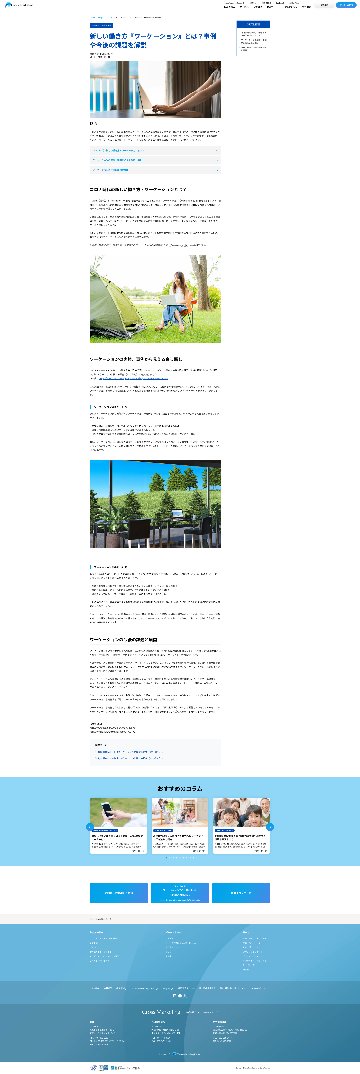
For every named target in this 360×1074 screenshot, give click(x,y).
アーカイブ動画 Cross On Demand (181, 942)
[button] (90, 827)
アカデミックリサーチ (253, 951)
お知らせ (253, 3)
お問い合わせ (294, 3)
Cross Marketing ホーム (98, 18)
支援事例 (257, 6)
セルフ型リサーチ (251, 947)
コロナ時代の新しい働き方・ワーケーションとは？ (118, 150)
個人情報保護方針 (207, 988)
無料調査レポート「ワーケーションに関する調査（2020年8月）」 (131, 758)
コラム (111, 18)
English (279, 3)
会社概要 (306, 6)
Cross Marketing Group (233, 3)
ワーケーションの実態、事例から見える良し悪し (117, 160)
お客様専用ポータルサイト (101, 951)
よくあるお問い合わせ (99, 960)
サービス (244, 6)
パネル (93, 947)
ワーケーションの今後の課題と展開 (111, 169)
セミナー (271, 6)
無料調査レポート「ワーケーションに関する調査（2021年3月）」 (131, 752)
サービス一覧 (249, 965)
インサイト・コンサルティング (256, 960)
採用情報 (265, 3)
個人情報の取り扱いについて (233, 988)
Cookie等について (259, 988)
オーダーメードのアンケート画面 (104, 956)
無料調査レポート (173, 947)
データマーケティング (252, 956)
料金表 (246, 969)
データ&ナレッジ (289, 6)
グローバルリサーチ (252, 942)
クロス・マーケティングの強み (103, 938)
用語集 (168, 956)
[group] (118, 825)
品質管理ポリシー (186, 988)
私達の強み (229, 6)
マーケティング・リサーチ (254, 938)
